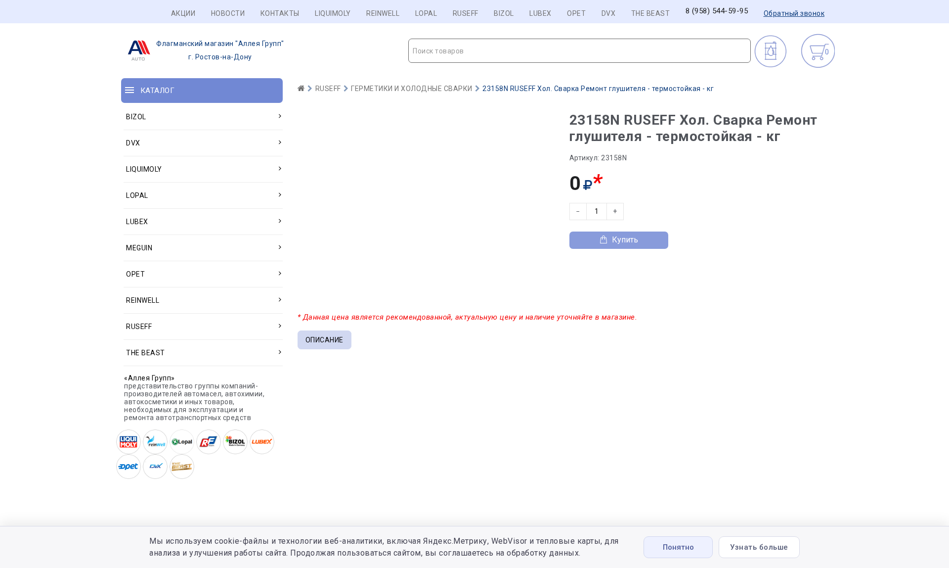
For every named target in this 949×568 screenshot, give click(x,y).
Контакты (280, 13)
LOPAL (426, 13)
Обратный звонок (794, 13)
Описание (324, 340)
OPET (576, 13)
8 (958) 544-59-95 (717, 11)
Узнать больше (759, 547)
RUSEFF (465, 13)
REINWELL (382, 13)
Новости (228, 13)
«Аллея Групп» (149, 378)
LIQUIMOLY (333, 13)
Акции (183, 13)
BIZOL (504, 13)
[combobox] (579, 51)
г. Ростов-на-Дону (220, 50)
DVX (609, 13)
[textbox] (579, 51)
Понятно (678, 547)
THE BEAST (650, 13)
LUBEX (540, 13)
